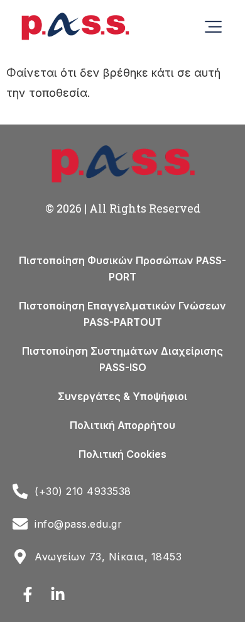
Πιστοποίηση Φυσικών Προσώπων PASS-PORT (122, 268)
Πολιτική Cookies (122, 454)
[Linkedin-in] (58, 594)
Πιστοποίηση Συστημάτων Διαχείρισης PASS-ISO (122, 359)
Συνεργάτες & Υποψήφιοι (122, 396)
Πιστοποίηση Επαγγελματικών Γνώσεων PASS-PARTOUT (122, 313)
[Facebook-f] (28, 594)
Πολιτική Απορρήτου (122, 425)
